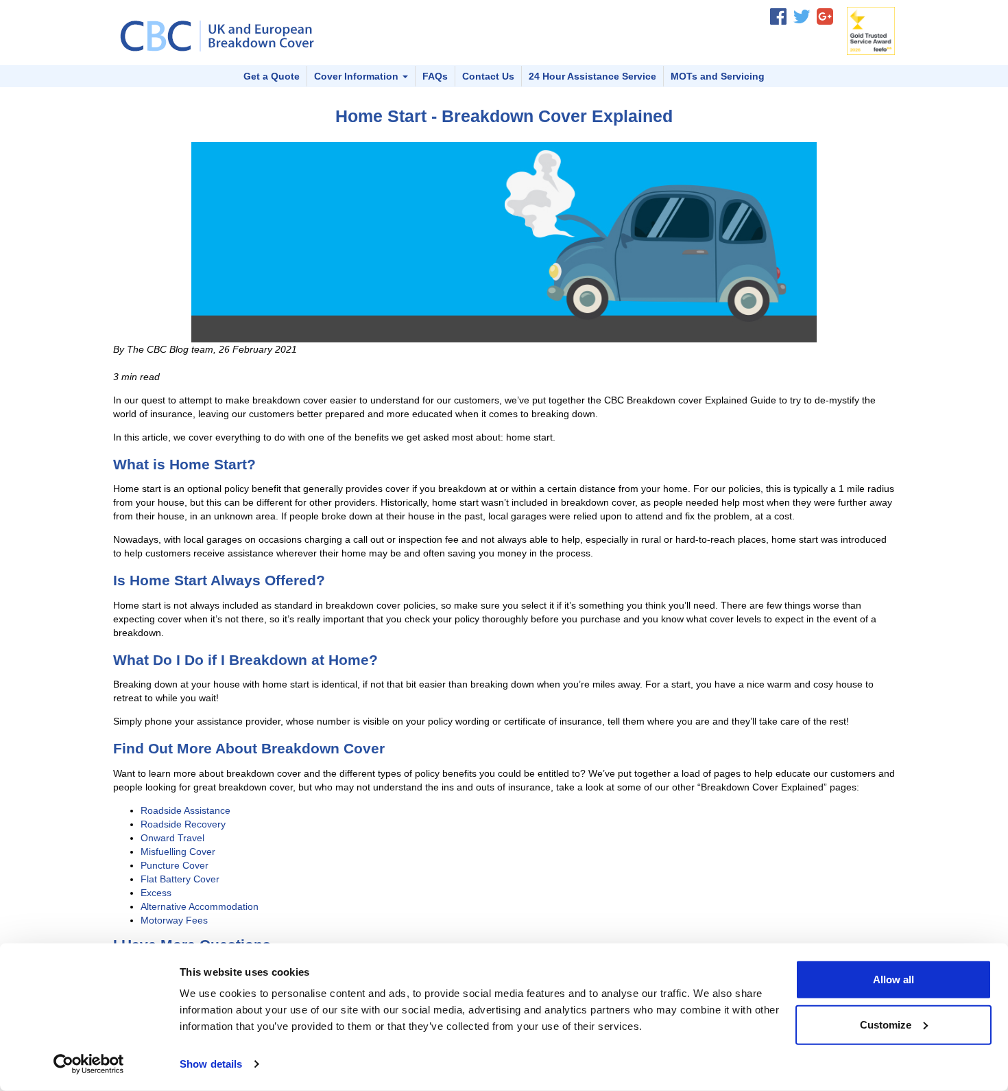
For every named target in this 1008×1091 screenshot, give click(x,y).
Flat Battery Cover (180, 878)
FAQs (435, 76)
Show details (211, 1064)
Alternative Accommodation (200, 906)
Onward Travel (172, 837)
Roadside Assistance (185, 810)
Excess (156, 892)
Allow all (893, 979)
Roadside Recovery (183, 824)
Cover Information (357, 76)
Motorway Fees (174, 920)
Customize (885, 1024)
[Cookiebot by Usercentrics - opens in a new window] (89, 1064)
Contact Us (488, 76)
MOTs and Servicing (718, 76)
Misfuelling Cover (178, 851)
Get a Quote (271, 76)
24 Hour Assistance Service (592, 76)
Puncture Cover (174, 865)
